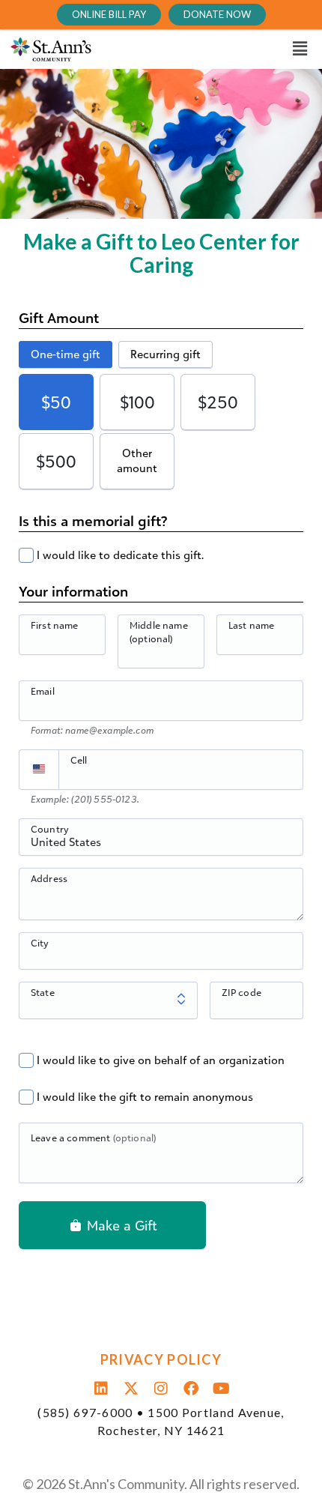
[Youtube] (221, 1389)
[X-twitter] (131, 1389)
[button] (218, 49)
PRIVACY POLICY (161, 1359)
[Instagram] (161, 1389)
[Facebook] (191, 1389)
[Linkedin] (101, 1389)
